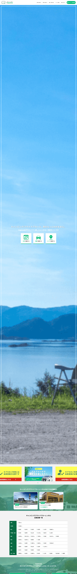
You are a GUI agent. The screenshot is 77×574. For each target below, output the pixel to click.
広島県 (39, 546)
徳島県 (26, 550)
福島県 (52, 529)
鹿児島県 (58, 553)
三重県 (39, 539)
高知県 (39, 550)
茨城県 (45, 536)
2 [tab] (39, 483)
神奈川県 (27, 536)
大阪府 (20, 543)
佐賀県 (26, 553)
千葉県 (39, 536)
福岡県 (20, 553)
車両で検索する (45, 2)
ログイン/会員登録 (72, 2)
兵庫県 (26, 543)
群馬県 (57, 536)
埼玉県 (33, 536)
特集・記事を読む (51, 2)
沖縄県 (63, 553)
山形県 (45, 529)
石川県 (39, 532)
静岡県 (32, 539)
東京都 (20, 536)
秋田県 (39, 529)
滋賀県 (39, 543)
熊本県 (38, 553)
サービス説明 (57, 2)
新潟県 (20, 532)
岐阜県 (26, 539)
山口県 (45, 546)
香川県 (20, 550)
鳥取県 (20, 546)
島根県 (26, 546)
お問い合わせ (63, 2)
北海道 (20, 526)
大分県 (45, 553)
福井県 (45, 532)
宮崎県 (51, 553)
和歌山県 (51, 543)
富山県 (32, 532)
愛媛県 (32, 550)
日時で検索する (39, 2)
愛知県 (20, 539)
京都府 (33, 543)
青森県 (20, 529)
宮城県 (32, 529)
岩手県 (26, 529)
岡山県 (32, 546)
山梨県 (51, 532)
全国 (20, 522)
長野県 (26, 532)
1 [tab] (38, 483)
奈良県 (45, 543)
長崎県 (33, 553)
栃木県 (52, 536)
